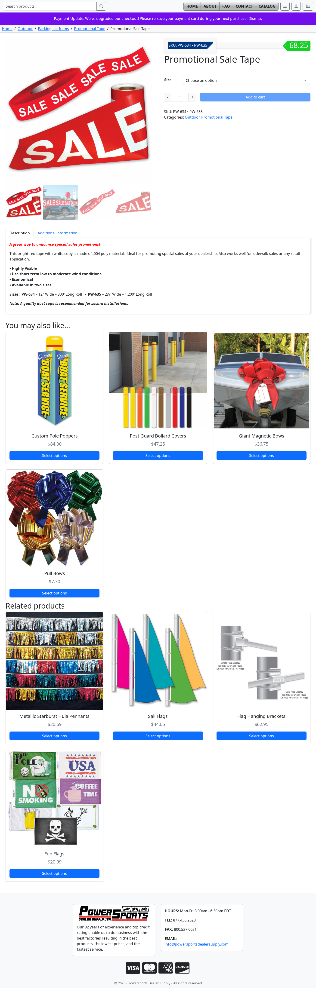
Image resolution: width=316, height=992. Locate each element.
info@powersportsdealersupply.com (197, 944)
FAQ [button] (226, 6)
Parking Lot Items (53, 28)
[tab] (20, 233)
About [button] (210, 6)
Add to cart (255, 97)
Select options (54, 455)
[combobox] (50, 6)
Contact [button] (244, 6)
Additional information (57, 233)
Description (19, 233)
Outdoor (25, 28)
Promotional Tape (89, 28)
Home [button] (192, 6)
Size (167, 79)
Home (7, 28)
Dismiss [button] (255, 18)
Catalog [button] (267, 6)
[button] (296, 6)
